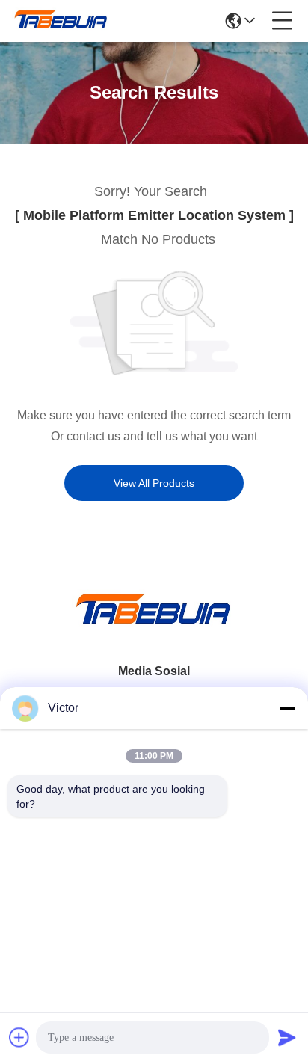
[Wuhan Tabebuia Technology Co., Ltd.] (61, 20)
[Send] (287, 1037)
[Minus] (287, 708)
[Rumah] (154, 627)
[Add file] (19, 1037)
